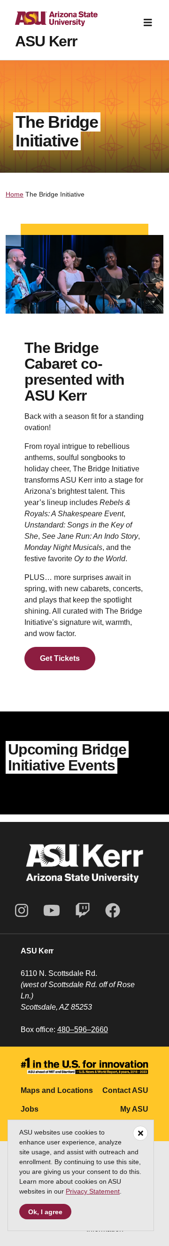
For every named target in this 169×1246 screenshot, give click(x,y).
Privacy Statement (93, 1191)
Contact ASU (125, 1090)
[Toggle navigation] (148, 22)
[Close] (140, 1133)
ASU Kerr (46, 41)
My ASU (134, 1109)
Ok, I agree (45, 1212)
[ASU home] (49, 22)
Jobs (29, 1109)
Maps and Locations (57, 1090)
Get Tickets (60, 658)
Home (14, 194)
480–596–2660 (82, 1029)
